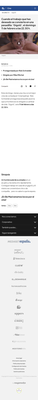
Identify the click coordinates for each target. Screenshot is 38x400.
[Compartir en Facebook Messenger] (30, 86)
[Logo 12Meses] (19, 327)
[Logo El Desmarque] (19, 279)
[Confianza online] (19, 392)
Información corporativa (19, 361)
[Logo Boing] (19, 293)
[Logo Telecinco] (19, 258)
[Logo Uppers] (19, 313)
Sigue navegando (9, 233)
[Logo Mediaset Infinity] (19, 251)
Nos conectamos (9, 216)
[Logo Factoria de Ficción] (19, 286)
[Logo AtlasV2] (19, 335)
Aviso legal (19, 358)
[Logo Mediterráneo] (19, 348)
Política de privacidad (19, 363)
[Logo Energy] (19, 300)
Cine (9, 8)
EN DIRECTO (5, 12)
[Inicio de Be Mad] (3, 8)
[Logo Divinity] (19, 272)
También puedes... (9, 227)
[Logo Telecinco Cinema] (19, 321)
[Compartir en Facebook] (35, 86)
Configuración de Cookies (19, 366)
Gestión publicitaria (19, 371)
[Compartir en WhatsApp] (21, 86)
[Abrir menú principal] (35, 8)
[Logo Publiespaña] (19, 341)
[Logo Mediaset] (19, 243)
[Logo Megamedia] (20, 383)
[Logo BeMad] (19, 307)
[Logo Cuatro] (19, 265)
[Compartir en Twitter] (26, 86)
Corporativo (7, 222)
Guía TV (14, 12)
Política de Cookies (19, 369)
